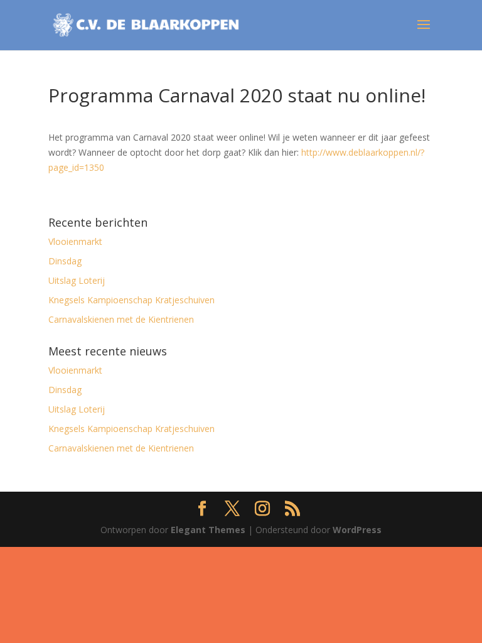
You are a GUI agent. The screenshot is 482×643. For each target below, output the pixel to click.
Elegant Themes (208, 530)
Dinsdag (65, 261)
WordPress (357, 530)
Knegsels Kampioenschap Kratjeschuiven (131, 300)
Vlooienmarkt (75, 241)
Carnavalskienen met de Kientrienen (121, 319)
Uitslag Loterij (76, 280)
